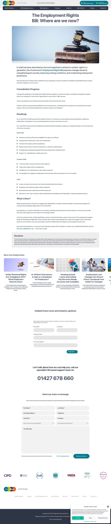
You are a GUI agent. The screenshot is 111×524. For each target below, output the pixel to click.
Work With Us (80, 8)
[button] (108, 506)
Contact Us (93, 496)
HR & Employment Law (26, 8)
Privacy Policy (93, 521)
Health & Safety (9, 8)
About (68, 8)
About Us (65, 496)
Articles (92, 8)
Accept (78, 518)
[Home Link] (9, 3)
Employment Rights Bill (53, 70)
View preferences (103, 518)
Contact (103, 8)
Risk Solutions (44, 8)
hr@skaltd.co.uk (28, 228)
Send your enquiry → (81, 456)
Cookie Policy (87, 521)
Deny (90, 518)
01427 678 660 (55, 378)
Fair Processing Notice (63, 456)
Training (57, 8)
